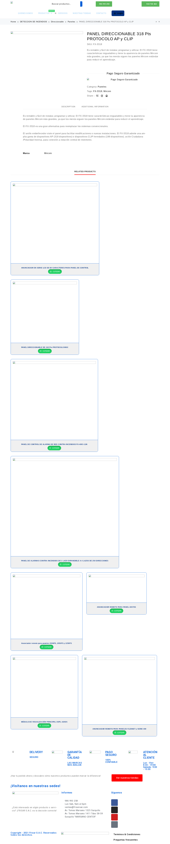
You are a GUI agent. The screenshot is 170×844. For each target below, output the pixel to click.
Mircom (107, 91)
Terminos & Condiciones (127, 834)
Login (120, 13)
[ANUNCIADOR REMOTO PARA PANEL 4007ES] (116, 588)
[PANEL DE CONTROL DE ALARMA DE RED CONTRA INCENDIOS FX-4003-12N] (54, 399)
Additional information (95, 107)
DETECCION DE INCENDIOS (33, 22)
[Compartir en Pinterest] (106, 96)
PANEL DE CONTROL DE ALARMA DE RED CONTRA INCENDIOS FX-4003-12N (54, 444)
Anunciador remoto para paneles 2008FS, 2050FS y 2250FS (46, 643)
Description (68, 107)
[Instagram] (114, 810)
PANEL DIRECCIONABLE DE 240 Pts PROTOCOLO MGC (44, 347)
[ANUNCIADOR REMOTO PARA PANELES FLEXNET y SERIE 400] (119, 689)
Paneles (71, 22)
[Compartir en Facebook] (97, 96)
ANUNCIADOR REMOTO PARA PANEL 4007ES (116, 607)
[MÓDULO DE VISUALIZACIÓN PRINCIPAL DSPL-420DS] (44, 686)
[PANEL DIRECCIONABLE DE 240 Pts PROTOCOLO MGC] (45, 311)
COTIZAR (56, 271)
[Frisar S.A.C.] (12, 2)
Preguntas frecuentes (126, 840)
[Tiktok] (114, 824)
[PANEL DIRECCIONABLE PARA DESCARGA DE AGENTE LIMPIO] (156, 21)
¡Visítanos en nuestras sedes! (35, 786)
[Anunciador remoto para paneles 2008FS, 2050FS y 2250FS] (46, 606)
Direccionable (57, 22)
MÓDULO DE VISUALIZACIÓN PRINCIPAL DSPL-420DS (44, 722)
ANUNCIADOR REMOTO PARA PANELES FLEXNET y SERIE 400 (119, 729)
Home (13, 22)
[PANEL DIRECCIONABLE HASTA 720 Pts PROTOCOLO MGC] (159, 21)
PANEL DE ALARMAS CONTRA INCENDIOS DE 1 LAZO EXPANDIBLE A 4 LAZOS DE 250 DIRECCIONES (64, 561)
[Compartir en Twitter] (102, 96)
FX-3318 (97, 91)
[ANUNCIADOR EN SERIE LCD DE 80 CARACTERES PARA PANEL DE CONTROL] (55, 222)
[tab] (68, 106)
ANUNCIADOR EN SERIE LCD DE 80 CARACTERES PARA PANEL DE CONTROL (55, 268)
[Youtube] (114, 817)
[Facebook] (114, 802)
